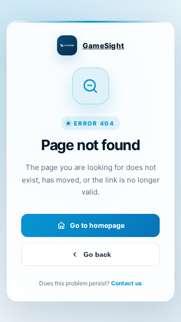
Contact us (126, 283)
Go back (97, 254)
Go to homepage (97, 225)
